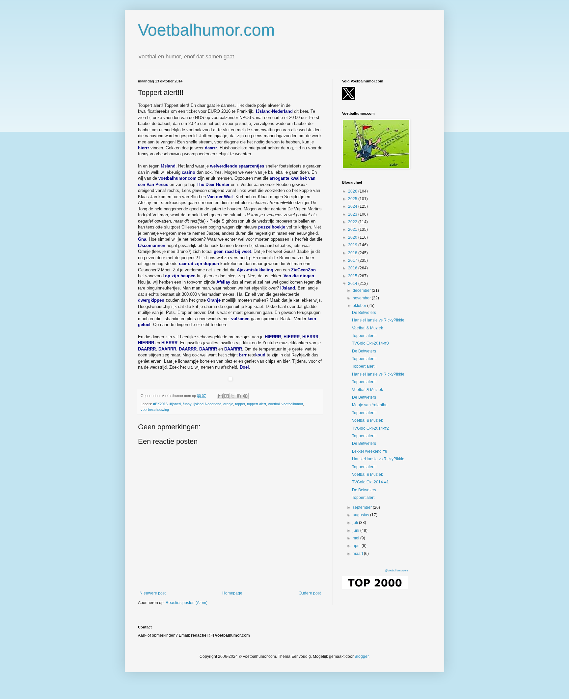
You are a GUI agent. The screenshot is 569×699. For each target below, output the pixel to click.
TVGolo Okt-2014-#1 (370, 482)
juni (356, 530)
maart (358, 553)
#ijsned (175, 404)
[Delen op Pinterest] (245, 396)
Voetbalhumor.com (206, 30)
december (362, 290)
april (357, 545)
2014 (353, 283)
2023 (353, 214)
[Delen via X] (233, 396)
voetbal (274, 404)
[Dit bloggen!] (226, 396)
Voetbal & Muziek (367, 328)
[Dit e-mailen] (220, 396)
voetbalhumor (292, 404)
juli (356, 522)
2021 (353, 229)
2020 (353, 237)
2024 (353, 206)
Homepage (232, 593)
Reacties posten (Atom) (186, 602)
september (363, 507)
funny (187, 404)
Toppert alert (363, 497)
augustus (361, 515)
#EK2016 (160, 404)
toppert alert (256, 404)
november (362, 298)
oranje (228, 404)
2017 (353, 260)
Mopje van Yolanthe (370, 405)
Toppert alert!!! (364, 335)
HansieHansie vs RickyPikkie (378, 320)
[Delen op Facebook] (239, 396)
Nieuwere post (153, 593)
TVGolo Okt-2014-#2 (370, 428)
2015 (353, 276)
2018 (353, 253)
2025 (353, 199)
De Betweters (364, 312)
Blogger (361, 656)
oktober (360, 305)
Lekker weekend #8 (369, 451)
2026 (353, 191)
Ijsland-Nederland (207, 404)
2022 (353, 222)
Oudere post (310, 593)
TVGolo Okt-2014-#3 (370, 343)
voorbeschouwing (155, 409)
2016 (353, 268)
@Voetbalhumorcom (396, 570)
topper (240, 404)
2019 (353, 245)
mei (356, 538)
